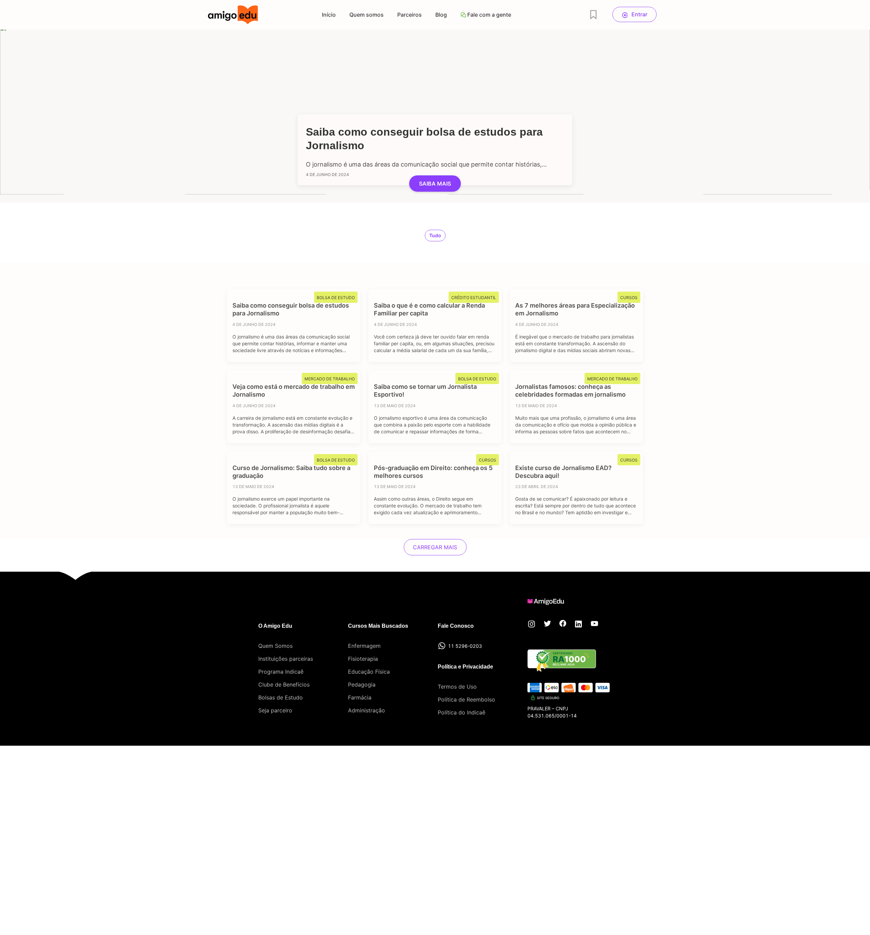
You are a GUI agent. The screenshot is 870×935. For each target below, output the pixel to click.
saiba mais (435, 183)
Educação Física (369, 671)
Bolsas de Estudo (280, 697)
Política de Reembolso (466, 699)
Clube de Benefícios (284, 684)
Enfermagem (364, 645)
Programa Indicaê (280, 671)
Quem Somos (275, 645)
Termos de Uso (457, 686)
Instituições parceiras (285, 658)
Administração (366, 710)
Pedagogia (362, 684)
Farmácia (359, 697)
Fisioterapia (363, 658)
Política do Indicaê (461, 712)
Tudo (435, 235)
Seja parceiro (275, 710)
